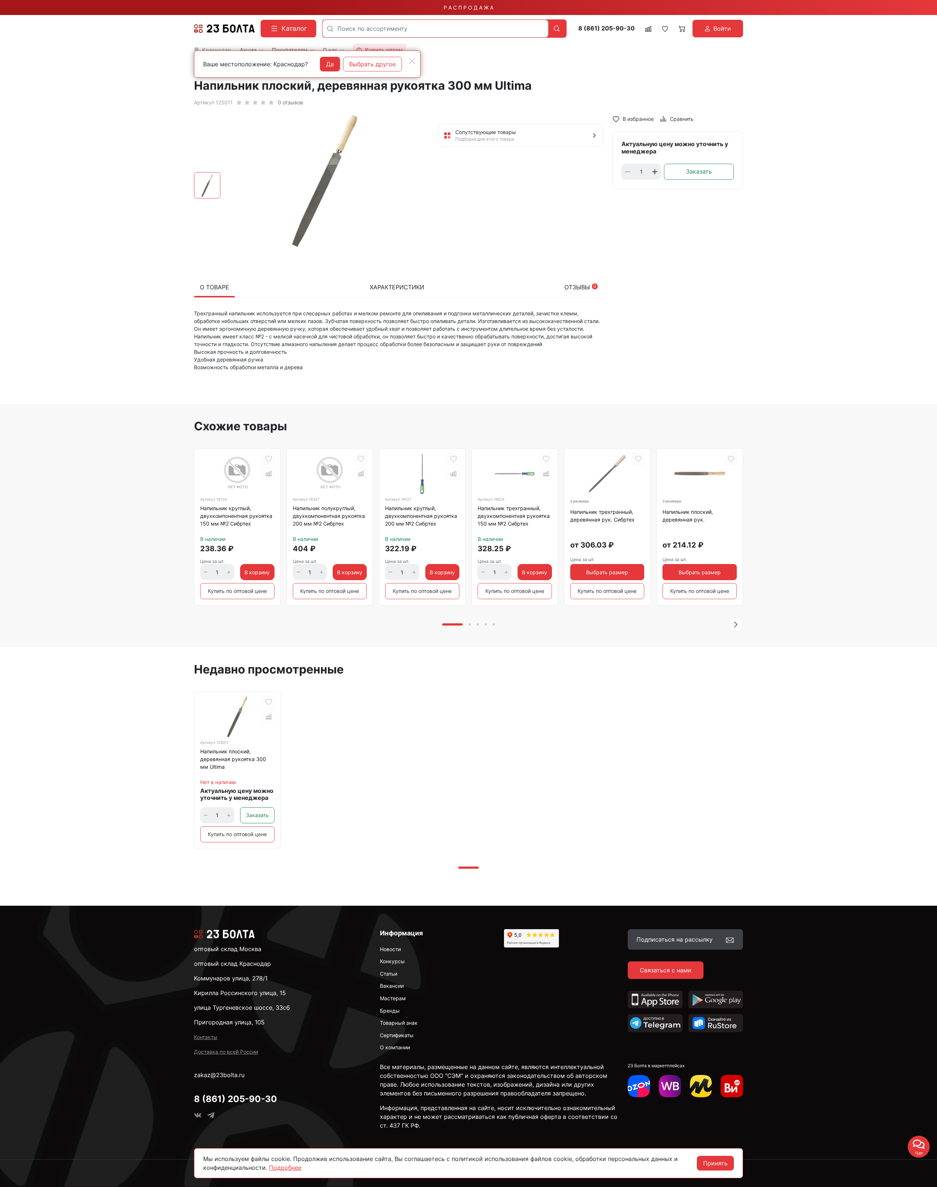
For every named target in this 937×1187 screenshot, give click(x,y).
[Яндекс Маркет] (701, 1086)
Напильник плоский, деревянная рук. (687, 516)
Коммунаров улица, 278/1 (231, 978)
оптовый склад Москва (227, 949)
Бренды (390, 1011)
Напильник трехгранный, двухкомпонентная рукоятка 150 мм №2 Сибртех (514, 516)
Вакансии (392, 986)
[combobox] (435, 28)
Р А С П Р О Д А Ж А (468, 7)
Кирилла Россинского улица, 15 (240, 993)
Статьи (388, 974)
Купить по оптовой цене (237, 591)
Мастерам (393, 998)
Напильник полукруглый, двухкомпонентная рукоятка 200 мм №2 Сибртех (329, 516)
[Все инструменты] (732, 1086)
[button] (735, 624)
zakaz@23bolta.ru (219, 1075)
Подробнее (285, 1167)
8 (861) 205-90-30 (606, 28)
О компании (395, 1047)
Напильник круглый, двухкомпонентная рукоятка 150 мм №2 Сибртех (236, 516)
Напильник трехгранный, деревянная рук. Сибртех (602, 516)
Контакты (205, 1037)
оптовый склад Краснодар (232, 963)
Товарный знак (399, 1023)
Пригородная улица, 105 (229, 1022)
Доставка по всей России (226, 1052)
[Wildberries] (670, 1086)
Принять (715, 1163)
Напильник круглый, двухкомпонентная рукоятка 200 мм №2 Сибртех (421, 516)
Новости (390, 949)
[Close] (412, 61)
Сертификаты (397, 1035)
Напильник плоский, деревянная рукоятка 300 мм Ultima (233, 759)
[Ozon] (639, 1086)
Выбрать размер (607, 572)
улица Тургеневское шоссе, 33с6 (242, 1007)
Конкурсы (392, 961)
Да (330, 64)
